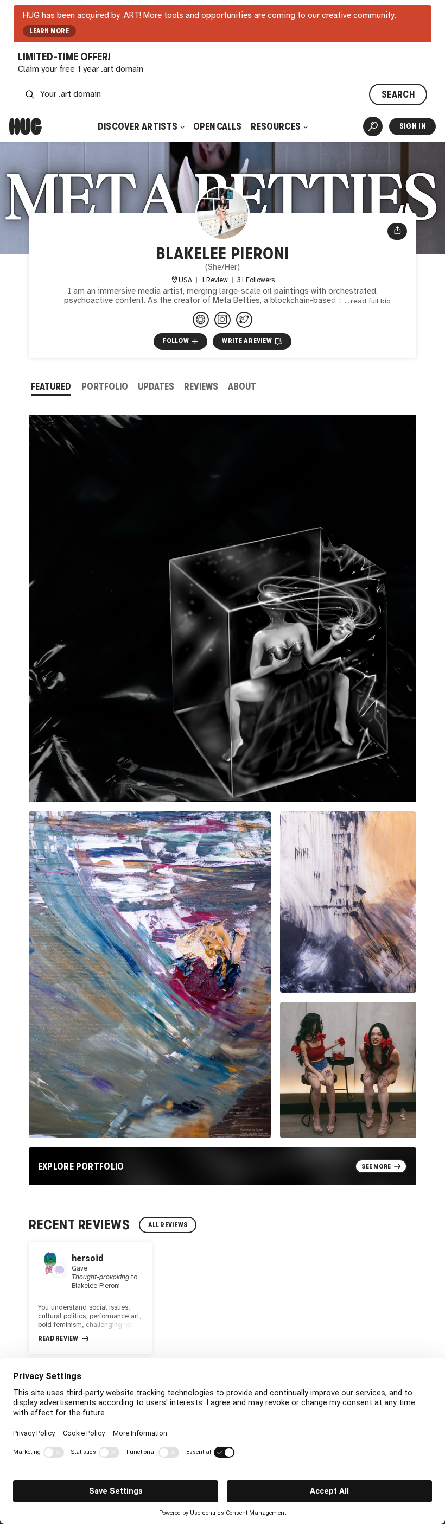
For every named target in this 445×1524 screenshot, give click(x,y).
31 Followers (256, 280)
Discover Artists (138, 126)
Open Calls (217, 126)
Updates (156, 386)
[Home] (25, 126)
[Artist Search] (373, 126)
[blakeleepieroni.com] (201, 320)
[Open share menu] (397, 231)
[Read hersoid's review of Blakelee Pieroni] (90, 1298)
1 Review (214, 280)
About (242, 386)
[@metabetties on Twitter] (244, 320)
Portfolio (104, 386)
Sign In (412, 126)
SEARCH (398, 94)
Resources (276, 126)
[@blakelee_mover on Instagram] (222, 320)
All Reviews (167, 1225)
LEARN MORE (49, 31)
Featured (51, 386)
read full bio (371, 301)
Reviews (201, 386)
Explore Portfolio (81, 1166)
